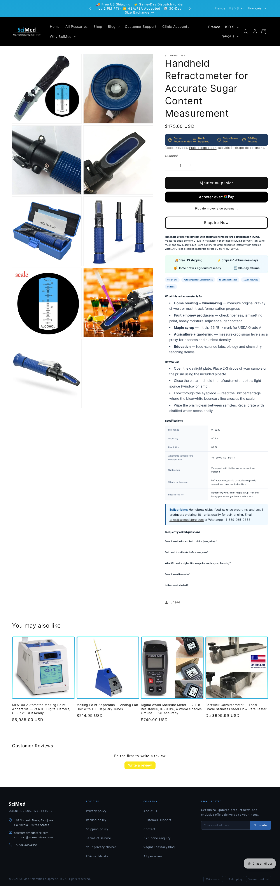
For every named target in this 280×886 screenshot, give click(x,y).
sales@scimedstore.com (187, 519)
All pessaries (153, 856)
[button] (113, 27)
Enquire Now (216, 222)
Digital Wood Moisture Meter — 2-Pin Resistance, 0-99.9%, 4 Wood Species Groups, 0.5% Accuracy (171, 709)
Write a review (140, 765)
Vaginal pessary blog (159, 847)
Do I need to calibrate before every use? (187, 552)
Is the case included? (176, 585)
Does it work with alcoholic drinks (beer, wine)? (191, 541)
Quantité (171, 155)
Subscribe (260, 825)
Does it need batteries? (178, 574)
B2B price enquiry (157, 838)
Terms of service (98, 838)
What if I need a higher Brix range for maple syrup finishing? (198, 563)
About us (150, 811)
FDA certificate (97, 856)
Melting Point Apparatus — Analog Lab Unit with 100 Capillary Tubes (107, 707)
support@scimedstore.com (33, 837)
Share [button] (175, 602)
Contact (149, 829)
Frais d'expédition (203, 147)
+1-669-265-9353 (25, 845)
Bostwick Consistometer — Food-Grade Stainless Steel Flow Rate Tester (236, 707)
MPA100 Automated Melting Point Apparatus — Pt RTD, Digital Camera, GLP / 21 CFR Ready (41, 709)
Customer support (157, 820)
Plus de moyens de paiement (216, 208)
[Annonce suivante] (190, 8)
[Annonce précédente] (90, 8)
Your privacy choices (101, 847)
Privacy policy (96, 811)
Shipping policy (97, 829)
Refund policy (96, 820)
